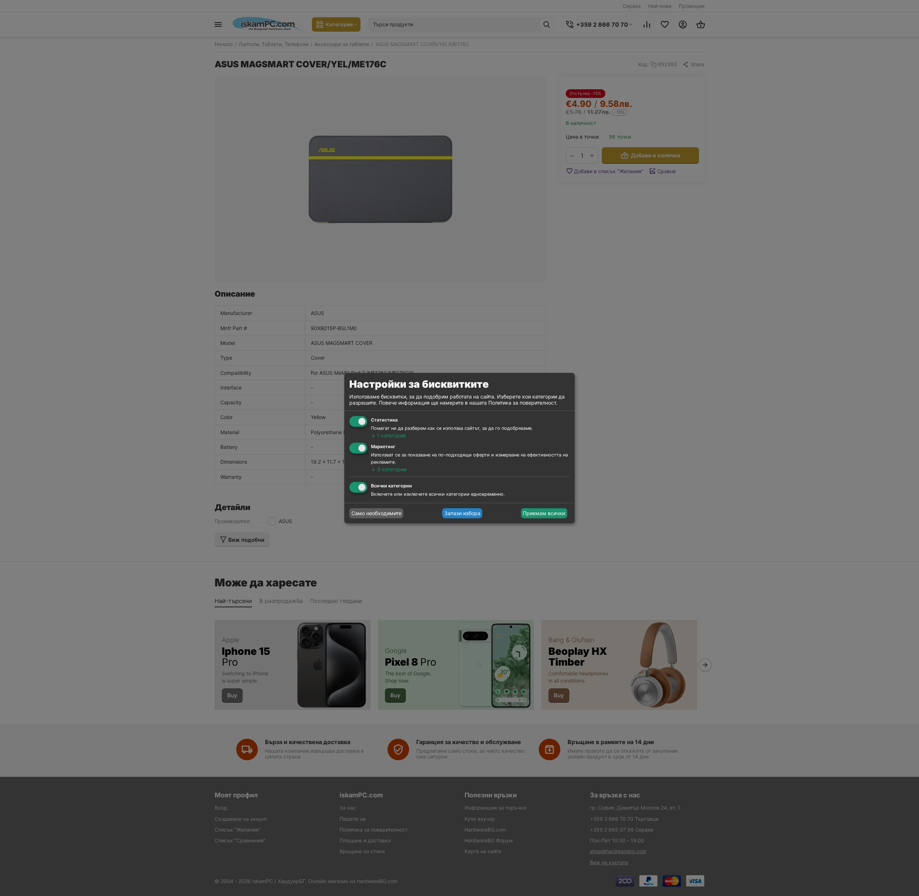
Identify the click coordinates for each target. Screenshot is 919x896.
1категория (388, 435)
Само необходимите (376, 513)
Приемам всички (544, 513)
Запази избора (462, 513)
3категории (389, 469)
